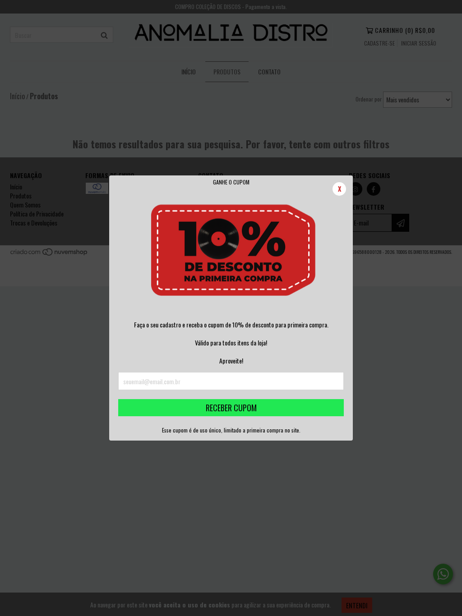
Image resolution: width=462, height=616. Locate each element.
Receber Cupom (231, 408)
